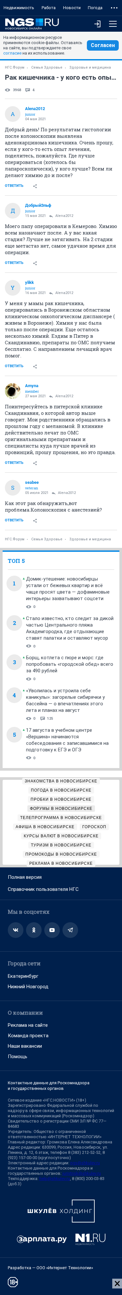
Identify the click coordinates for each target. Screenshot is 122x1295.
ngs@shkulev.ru (85, 1162)
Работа (49, 7)
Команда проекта (28, 1036)
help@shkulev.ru (54, 1178)
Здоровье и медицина (90, 67)
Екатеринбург (23, 976)
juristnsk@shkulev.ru (81, 1173)
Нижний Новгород (28, 987)
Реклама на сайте (28, 1025)
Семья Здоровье (46, 67)
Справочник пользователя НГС (43, 889)
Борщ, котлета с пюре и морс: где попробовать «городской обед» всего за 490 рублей (69, 664)
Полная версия (25, 877)
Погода (95, 7)
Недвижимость (19, 7)
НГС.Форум (14, 67)
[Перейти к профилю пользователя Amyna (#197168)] (12, 391)
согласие (12, 53)
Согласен (103, 45)
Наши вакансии (25, 1046)
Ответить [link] (14, 186)
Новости (72, 7)
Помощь (17, 1056)
